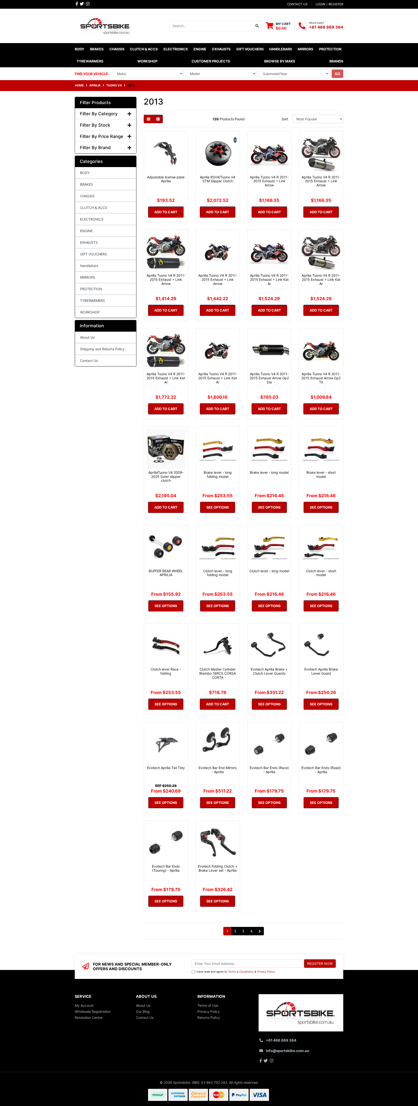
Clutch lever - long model (269, 571)
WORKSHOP (90, 312)
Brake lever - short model (321, 474)
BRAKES (86, 184)
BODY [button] (79, 49)
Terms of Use (207, 1005)
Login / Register (329, 4)
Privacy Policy (266, 971)
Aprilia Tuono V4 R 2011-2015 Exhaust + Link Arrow (269, 181)
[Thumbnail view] (148, 119)
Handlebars (89, 266)
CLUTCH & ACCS (93, 208)
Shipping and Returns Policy (102, 349)
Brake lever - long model (269, 472)
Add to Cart (165, 212)
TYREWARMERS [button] (90, 61)
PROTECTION (91, 289)
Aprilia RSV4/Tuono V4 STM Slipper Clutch (217, 179)
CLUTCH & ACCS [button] (144, 49)
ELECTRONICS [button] (176, 49)
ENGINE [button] (200, 49)
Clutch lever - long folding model (217, 573)
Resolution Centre (89, 1017)
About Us (87, 337)
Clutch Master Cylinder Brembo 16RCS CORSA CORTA (217, 673)
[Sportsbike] (105, 25)
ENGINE (86, 231)
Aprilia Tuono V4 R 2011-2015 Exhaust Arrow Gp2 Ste (269, 378)
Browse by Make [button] (279, 61)
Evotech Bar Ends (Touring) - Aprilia (166, 868)
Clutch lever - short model (321, 573)
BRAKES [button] (97, 49)
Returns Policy (208, 1017)
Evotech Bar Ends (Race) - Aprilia (269, 770)
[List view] (158, 119)
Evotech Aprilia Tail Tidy (166, 768)
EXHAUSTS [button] (221, 49)
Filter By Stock (95, 125)
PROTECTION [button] (330, 49)
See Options (217, 507)
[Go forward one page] (259, 931)
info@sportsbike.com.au (287, 1050)
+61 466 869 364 (326, 27)
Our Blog (143, 1011)
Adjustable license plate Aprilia (166, 179)
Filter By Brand (95, 147)
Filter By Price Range (101, 136)
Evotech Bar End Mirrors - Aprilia (218, 770)
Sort (285, 119)
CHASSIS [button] (116, 49)
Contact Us (89, 360)
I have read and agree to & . (236, 971)
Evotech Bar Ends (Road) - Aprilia (321, 770)
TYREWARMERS (92, 300)
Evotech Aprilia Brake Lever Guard (321, 671)
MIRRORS (87, 277)
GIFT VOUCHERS (250, 49)
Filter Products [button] (95, 102)
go (337, 74)
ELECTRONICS (92, 219)
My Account (84, 1005)
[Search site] (257, 25)
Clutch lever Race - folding (166, 671)
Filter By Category (99, 113)
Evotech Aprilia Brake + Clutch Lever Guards (269, 671)
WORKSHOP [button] (147, 61)
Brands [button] (336, 61)
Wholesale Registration (93, 1011)
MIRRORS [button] (305, 49)
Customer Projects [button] (211, 61)
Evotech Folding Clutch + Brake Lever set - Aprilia (217, 868)
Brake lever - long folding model (218, 474)
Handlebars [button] (280, 49)
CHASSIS (87, 196)
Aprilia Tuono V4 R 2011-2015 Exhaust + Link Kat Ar (269, 279)
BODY (85, 173)
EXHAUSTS (89, 242)
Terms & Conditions (241, 971)
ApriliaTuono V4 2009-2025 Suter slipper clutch (166, 476)
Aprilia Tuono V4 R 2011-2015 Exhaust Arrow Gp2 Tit (321, 378)
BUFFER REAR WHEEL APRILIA (166, 573)
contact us (297, 4)
